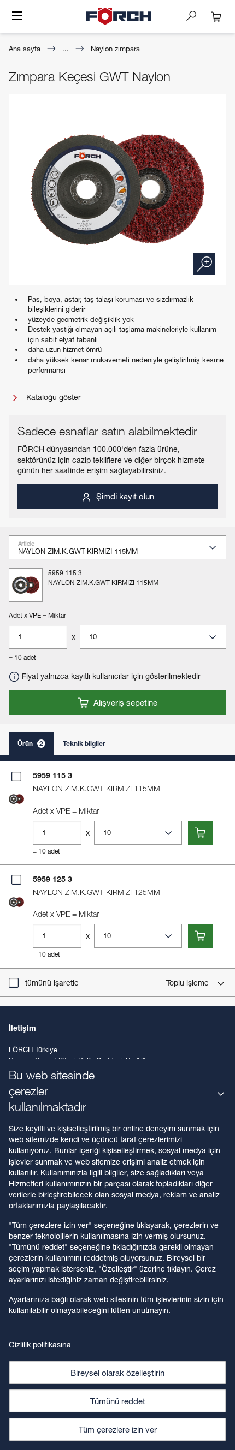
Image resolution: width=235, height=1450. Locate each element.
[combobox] (122, 551)
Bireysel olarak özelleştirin (117, 1372)
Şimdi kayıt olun (124, 496)
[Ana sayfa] (118, 16)
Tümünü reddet (117, 1401)
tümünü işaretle (52, 982)
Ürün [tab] (30, 743)
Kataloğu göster (52, 397)
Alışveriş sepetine (124, 702)
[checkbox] (16, 776)
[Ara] (195, 15)
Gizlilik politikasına (40, 1344)
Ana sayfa (24, 48)
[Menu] (17, 17)
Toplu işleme (188, 982)
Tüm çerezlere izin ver (118, 1429)
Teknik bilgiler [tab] (84, 743)
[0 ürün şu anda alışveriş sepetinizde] (216, 16)
